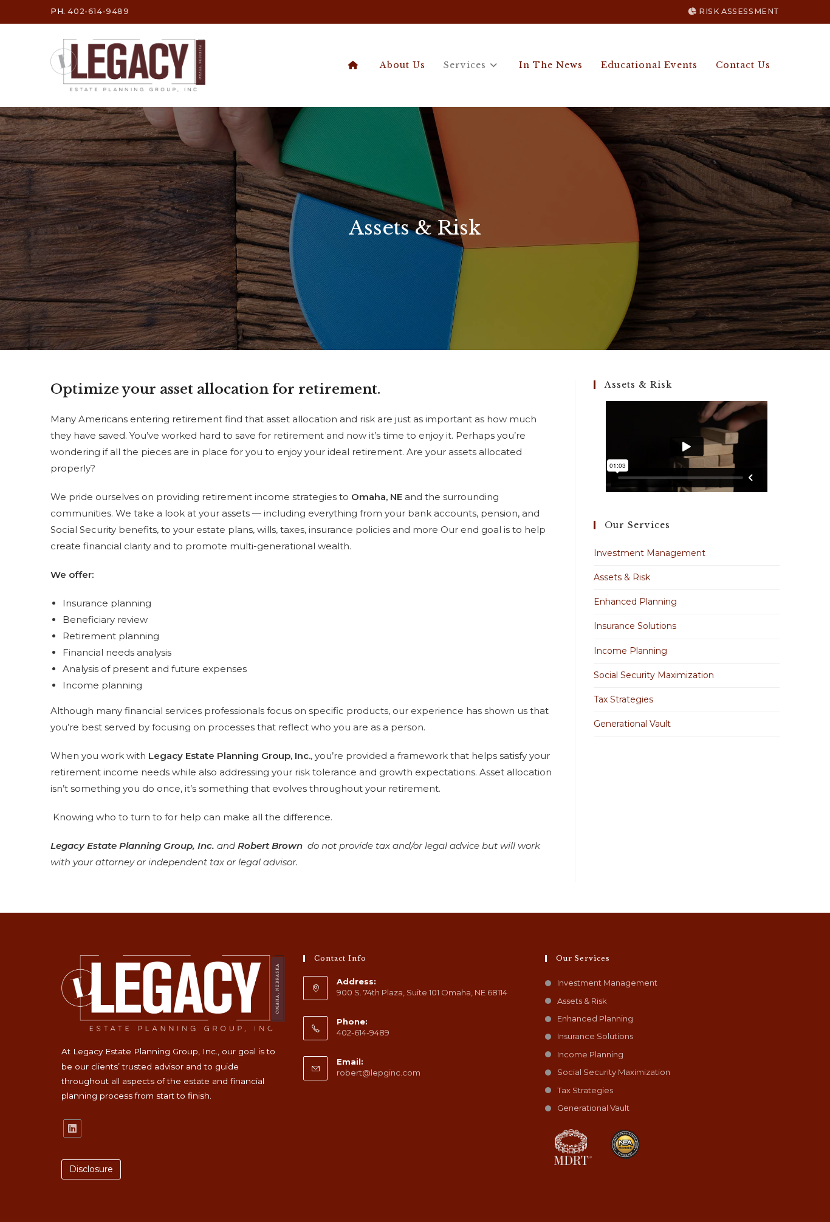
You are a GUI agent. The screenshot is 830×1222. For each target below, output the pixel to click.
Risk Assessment (738, 11)
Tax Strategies (623, 699)
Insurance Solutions (635, 625)
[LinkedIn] (72, 1128)
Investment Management (649, 552)
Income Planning (630, 650)
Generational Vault (632, 723)
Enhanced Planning (635, 601)
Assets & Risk (622, 577)
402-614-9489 (98, 11)
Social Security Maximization (654, 675)
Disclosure (91, 1169)
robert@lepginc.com (378, 1072)
